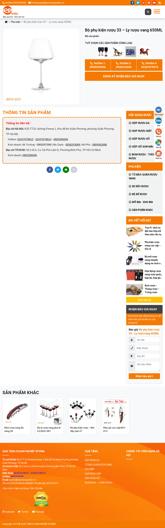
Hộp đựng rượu (140, 115)
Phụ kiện (15, 21)
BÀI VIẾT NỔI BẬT (140, 220)
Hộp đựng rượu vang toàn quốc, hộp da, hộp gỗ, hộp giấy (153, 275)
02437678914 (43, 139)
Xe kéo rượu (140, 186)
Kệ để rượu (139, 194)
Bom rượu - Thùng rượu (143, 156)
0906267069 (44, 144)
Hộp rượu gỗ (140, 138)
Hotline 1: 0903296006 (98, 65)
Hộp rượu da (140, 123)
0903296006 (60, 139)
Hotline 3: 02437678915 (149, 65)
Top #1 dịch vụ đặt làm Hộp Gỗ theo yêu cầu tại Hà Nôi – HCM (153, 231)
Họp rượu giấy (141, 130)
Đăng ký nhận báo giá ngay (124, 76)
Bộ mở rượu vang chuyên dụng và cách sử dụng (153, 260)
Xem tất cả (144, 299)
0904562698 (99, 144)
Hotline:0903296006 (15, 2)
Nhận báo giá (144, 376)
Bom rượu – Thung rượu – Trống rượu (152, 289)
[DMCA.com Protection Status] (41, 500)
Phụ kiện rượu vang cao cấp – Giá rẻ (153, 245)
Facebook (9, 511)
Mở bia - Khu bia (142, 202)
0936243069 (73, 144)
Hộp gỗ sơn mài (142, 146)
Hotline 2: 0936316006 (123, 65)
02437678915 (25, 139)
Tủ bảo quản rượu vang (143, 176)
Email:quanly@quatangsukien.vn (47, 2)
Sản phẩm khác (142, 209)
